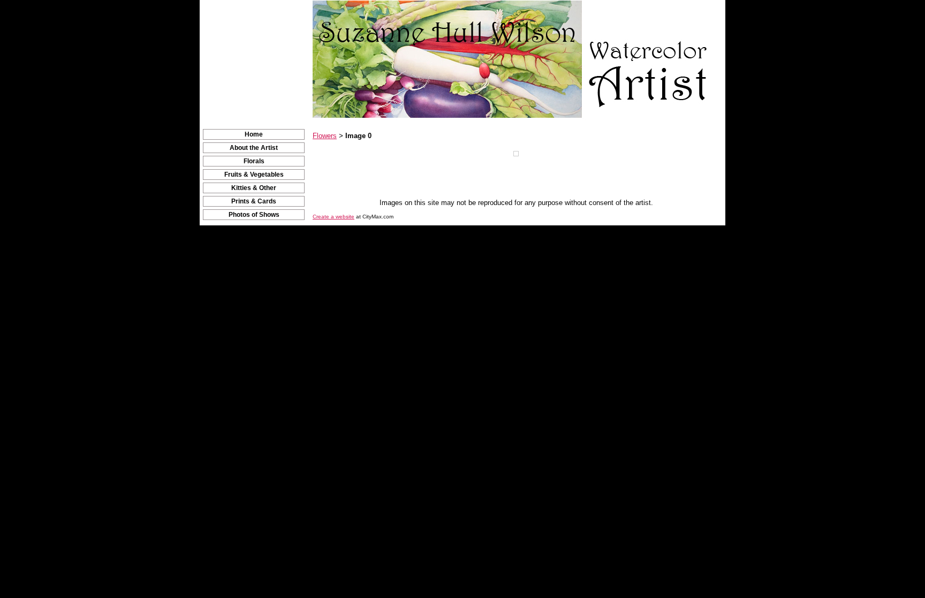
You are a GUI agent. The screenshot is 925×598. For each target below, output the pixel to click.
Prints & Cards (253, 201)
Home (254, 134)
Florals (254, 161)
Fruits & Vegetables (254, 174)
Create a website (333, 216)
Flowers (325, 136)
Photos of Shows (254, 214)
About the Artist (254, 148)
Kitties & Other (253, 188)
